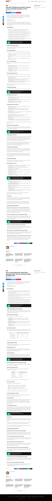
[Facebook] (3, 16)
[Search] (45, 1)
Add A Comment (19, 490)
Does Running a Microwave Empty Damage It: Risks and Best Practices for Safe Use (10, 260)
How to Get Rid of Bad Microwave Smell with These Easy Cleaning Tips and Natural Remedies (28, 260)
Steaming (32, 1)
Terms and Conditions (34, 496)
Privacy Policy (18, 496)
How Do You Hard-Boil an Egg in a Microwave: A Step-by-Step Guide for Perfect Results (19, 260)
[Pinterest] (3, 22)
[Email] (3, 24)
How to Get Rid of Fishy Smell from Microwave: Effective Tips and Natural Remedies (19, 254)
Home (29, 1)
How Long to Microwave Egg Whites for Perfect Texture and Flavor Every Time (28, 254)
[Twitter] (3, 18)
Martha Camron (10, 10)
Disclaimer (29, 496)
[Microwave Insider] (9, 1)
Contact (14, 496)
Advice (7, 5)
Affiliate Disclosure (41, 496)
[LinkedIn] (3, 19)
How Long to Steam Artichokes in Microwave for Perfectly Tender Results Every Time (10, 254)
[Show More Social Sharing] (22, 12)
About (43, 1)
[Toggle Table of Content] (14, 20)
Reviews (40, 1)
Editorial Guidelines (24, 496)
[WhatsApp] (3, 21)
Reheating (36, 1)
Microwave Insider (22, 498)
